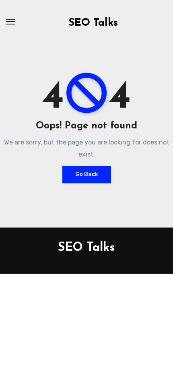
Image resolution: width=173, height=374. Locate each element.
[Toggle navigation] (10, 21)
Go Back (86, 174)
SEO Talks (93, 23)
